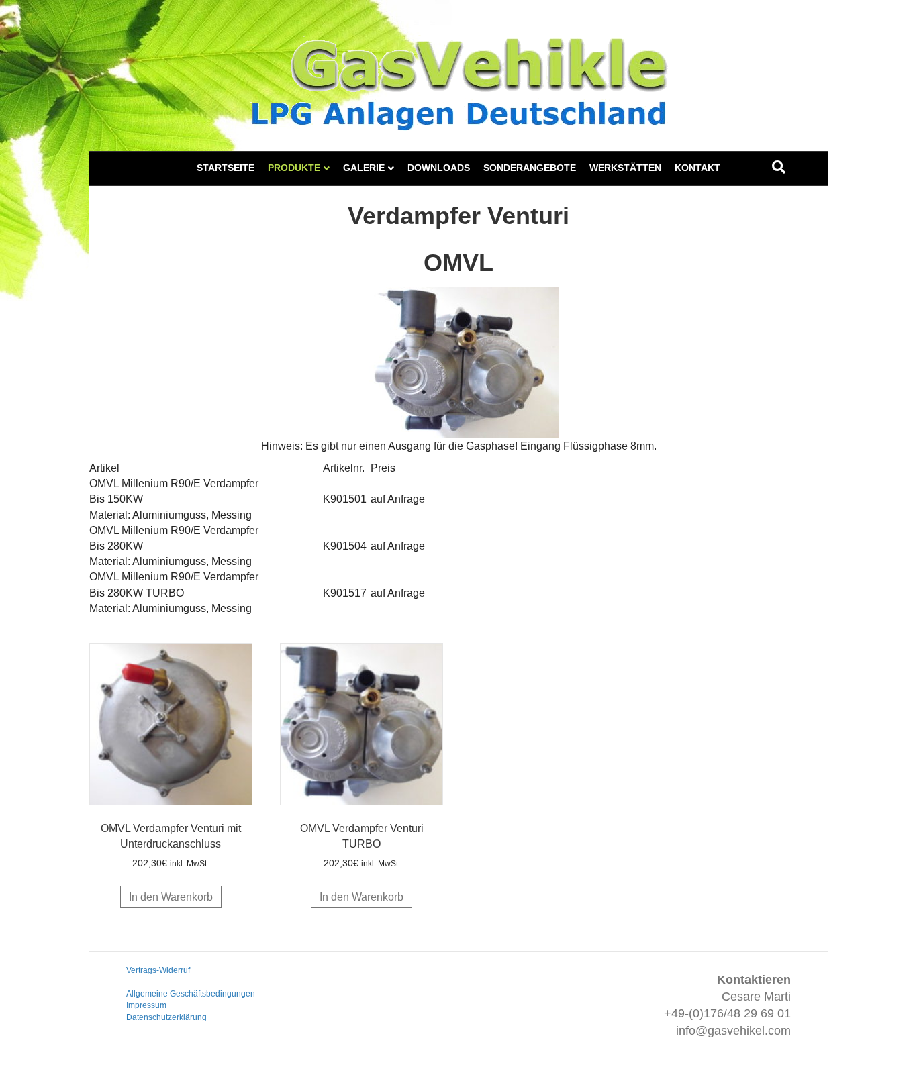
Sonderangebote (529, 167)
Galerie (364, 167)
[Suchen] (779, 167)
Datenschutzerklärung (166, 1017)
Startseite (225, 167)
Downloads (438, 167)
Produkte (294, 167)
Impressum (146, 1005)
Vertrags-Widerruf (158, 970)
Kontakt (697, 167)
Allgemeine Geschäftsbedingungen (190, 994)
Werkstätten (625, 167)
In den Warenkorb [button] (171, 897)
